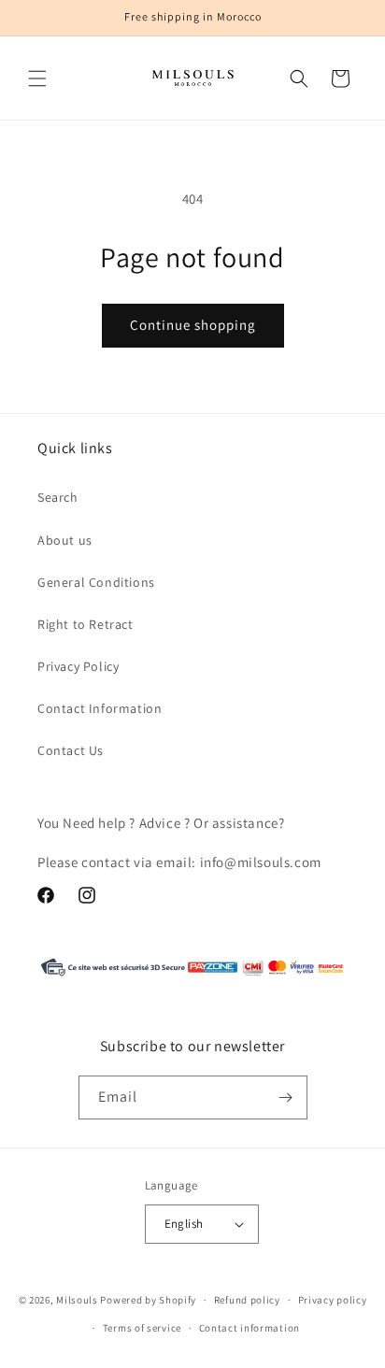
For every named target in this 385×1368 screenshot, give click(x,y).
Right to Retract (85, 624)
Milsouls (77, 1299)
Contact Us (70, 750)
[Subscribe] (286, 1097)
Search (57, 497)
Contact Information (99, 708)
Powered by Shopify (148, 1299)
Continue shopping (193, 325)
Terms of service (142, 1327)
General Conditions (96, 582)
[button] (37, 78)
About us (65, 540)
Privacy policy (332, 1299)
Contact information (249, 1327)
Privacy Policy (78, 666)
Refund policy (247, 1299)
